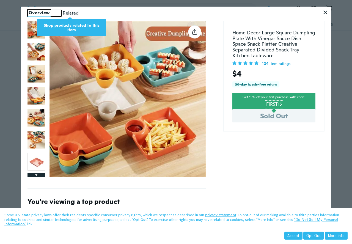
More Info (336, 235)
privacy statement (220, 214)
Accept (293, 235)
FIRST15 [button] (274, 104)
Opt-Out (313, 235)
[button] (325, 12)
